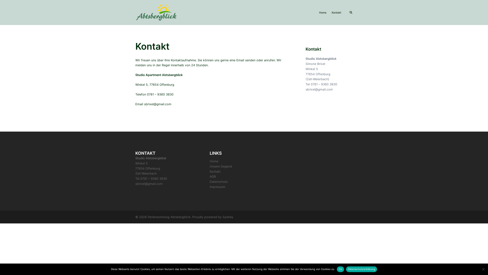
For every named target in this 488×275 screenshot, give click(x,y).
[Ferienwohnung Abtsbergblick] (156, 12)
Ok (340, 269)
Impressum (217, 187)
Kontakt (336, 12)
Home (322, 12)
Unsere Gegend (221, 166)
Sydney (228, 217)
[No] (483, 269)
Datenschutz (219, 182)
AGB (213, 176)
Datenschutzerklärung (361, 269)
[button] (351, 12)
